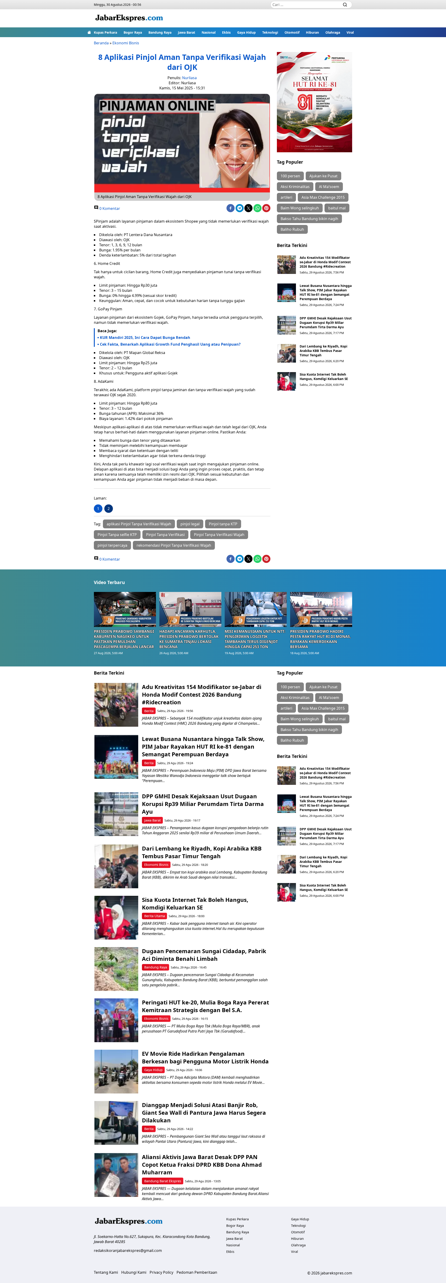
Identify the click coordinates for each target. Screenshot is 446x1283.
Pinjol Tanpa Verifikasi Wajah (219, 534)
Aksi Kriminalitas (295, 186)
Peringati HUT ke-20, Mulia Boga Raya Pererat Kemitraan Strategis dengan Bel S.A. (205, 1006)
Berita (149, 711)
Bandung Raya (159, 32)
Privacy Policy (161, 1272)
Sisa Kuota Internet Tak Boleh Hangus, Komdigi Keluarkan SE (324, 376)
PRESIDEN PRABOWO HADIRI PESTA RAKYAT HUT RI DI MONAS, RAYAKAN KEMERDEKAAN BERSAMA (320, 639)
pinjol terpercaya (112, 545)
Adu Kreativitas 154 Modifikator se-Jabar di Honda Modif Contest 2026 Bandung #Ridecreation (325, 262)
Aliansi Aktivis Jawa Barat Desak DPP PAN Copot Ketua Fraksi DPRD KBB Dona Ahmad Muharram (202, 1164)
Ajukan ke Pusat (323, 176)
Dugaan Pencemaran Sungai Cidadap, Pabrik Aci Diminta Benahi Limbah (204, 954)
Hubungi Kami (133, 1272)
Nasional (209, 32)
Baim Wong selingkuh (300, 208)
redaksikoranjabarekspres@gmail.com (128, 1250)
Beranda (101, 42)
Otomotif (292, 32)
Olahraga (332, 32)
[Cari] (345, 4)
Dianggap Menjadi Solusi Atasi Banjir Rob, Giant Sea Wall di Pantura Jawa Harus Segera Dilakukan (204, 1112)
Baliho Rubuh (292, 229)
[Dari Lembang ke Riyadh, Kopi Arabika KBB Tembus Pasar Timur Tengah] (286, 353)
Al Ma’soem (329, 186)
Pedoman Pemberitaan (197, 1272)
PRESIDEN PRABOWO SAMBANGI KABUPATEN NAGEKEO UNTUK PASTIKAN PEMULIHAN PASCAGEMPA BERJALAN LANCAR (124, 639)
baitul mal (337, 208)
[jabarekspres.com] (129, 18)
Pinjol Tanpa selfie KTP (117, 534)
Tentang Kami (106, 1272)
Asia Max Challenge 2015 (323, 197)
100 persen (290, 176)
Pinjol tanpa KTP (223, 523)
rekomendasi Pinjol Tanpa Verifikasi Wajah (174, 545)
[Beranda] (89, 32)
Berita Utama (154, 916)
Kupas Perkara (105, 32)
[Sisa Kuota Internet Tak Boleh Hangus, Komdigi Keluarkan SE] (286, 381)
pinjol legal (190, 523)
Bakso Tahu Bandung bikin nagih (309, 218)
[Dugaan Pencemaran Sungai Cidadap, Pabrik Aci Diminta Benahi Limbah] (116, 969)
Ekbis (226, 32)
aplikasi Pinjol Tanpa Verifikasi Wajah (139, 523)
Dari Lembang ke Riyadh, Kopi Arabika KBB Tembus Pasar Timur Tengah (323, 350)
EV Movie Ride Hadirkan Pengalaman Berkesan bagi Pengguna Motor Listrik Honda (205, 1057)
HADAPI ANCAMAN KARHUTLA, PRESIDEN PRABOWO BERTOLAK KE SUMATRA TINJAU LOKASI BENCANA (189, 639)
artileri (286, 197)
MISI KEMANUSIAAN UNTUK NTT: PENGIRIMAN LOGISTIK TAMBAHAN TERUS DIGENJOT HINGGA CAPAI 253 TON (255, 639)
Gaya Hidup (246, 32)
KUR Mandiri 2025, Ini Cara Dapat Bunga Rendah (145, 337)
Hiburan (312, 32)
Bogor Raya (133, 32)
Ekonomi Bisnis (125, 42)
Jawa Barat (186, 32)
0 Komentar (109, 208)
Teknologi (270, 32)
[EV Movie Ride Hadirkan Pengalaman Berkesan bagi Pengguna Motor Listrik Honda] (116, 1072)
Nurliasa (189, 77)
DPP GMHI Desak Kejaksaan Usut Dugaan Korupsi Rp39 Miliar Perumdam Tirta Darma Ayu (326, 322)
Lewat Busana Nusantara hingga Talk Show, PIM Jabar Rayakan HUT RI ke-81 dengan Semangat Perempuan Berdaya (326, 292)
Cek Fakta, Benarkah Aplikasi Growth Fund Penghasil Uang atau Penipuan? (170, 344)
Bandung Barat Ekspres (162, 1181)
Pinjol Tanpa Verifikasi (165, 534)
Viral (350, 32)
